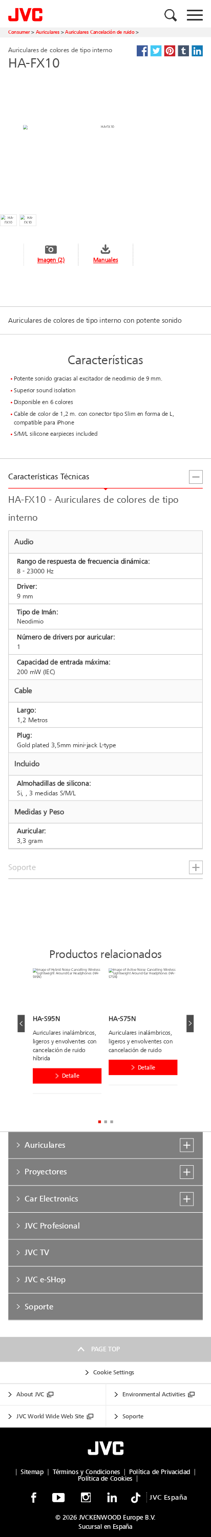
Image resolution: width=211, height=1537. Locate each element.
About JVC (30, 1394)
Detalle (70, 1076)
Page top (105, 1349)
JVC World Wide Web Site (50, 1416)
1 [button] (99, 1121)
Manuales (105, 260)
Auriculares (47, 32)
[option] (71, 1033)
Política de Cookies (105, 1479)
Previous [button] (21, 1023)
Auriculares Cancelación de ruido (99, 32)
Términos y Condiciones (86, 1472)
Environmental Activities (153, 1394)
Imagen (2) (51, 260)
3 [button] (111, 1121)
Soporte (132, 1416)
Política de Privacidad (160, 1472)
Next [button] (190, 1023)
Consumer (19, 32)
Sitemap (32, 1472)
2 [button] (105, 1121)
